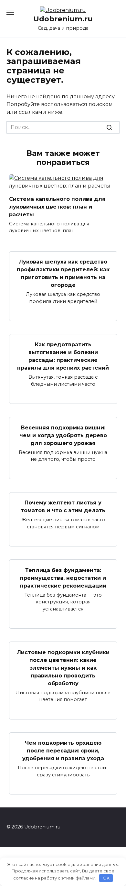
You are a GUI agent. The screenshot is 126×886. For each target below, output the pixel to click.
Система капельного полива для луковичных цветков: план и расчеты (57, 206)
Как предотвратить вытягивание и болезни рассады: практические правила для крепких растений (63, 356)
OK (106, 878)
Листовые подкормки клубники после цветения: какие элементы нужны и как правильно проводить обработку (63, 667)
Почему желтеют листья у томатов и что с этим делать (63, 506)
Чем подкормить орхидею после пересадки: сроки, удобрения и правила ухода (63, 751)
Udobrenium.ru (63, 18)
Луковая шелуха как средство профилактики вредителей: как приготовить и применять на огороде (63, 273)
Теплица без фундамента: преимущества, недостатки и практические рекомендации (63, 578)
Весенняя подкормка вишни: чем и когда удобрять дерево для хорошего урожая (63, 435)
